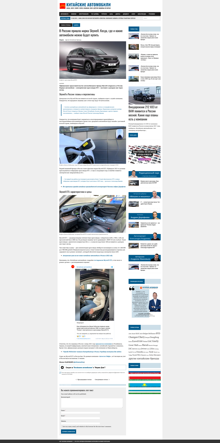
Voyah (134, 355)
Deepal (147, 337)
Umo (158, 352)
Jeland (139, 349)
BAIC (137, 334)
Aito (130, 334)
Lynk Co (131, 352)
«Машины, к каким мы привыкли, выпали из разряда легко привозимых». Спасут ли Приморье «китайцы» (150, 57)
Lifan (152, 348)
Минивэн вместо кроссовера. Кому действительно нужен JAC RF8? (150, 182)
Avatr (133, 334)
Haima (140, 345)
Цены (111, 14)
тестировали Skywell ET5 (103, 260)
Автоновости (64, 14)
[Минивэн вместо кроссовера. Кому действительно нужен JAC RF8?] (134, 185)
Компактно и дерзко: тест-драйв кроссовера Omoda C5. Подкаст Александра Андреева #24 (149, 245)
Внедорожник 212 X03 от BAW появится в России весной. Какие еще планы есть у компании (143, 113)
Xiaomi (143, 355)
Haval (145, 345)
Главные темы (134, 29)
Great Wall (133, 345)
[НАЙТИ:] (151, 18)
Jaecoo (134, 348)
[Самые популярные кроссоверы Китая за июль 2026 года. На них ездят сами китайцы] (134, 81)
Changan (133, 337)
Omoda (139, 351)
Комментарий (65, 397)
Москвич (157, 355)
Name (63, 410)
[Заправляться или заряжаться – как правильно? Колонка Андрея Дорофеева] (134, 227)
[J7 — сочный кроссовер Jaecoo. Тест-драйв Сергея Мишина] (134, 206)
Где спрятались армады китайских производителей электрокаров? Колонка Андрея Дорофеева (94, 187)
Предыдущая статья (84, 379)
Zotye (151, 355)
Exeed (135, 341)
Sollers (147, 352)
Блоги (133, 14)
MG (135, 352)
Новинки (73, 14)
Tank (151, 351)
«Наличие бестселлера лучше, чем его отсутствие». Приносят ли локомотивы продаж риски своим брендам (150, 36)
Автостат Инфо (104, 356)
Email (63, 416)
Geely (155, 341)
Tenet (155, 352)
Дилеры (118, 14)
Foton (145, 341)
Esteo (130, 341)
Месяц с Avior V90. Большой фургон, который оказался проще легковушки (150, 46)
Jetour (144, 348)
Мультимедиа (142, 14)
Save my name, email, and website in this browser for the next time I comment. (87, 426)
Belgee (145, 334)
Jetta (148, 349)
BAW (141, 334)
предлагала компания (104, 344)
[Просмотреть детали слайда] (92, 367)
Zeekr (147, 355)
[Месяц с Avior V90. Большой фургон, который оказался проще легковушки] (134, 49)
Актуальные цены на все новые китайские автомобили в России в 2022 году (87, 256)
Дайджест (126, 14)
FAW (140, 341)
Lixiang (156, 349)
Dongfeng (154, 337)
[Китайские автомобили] (110, 6)
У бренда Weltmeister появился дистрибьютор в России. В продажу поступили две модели (92, 352)
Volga (130, 355)
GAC (150, 341)
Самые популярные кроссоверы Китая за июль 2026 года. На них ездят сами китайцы (151, 79)
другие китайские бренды (73, 40)
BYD (158, 333)
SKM (144, 352)
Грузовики (152, 14)
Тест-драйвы (95, 14)
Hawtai (150, 345)
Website (63, 421)
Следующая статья (101, 379)
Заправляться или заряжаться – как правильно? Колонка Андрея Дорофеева (150, 225)
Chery (141, 337)
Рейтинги (104, 14)
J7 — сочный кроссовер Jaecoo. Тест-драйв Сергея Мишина (150, 203)
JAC (130, 348)
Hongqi (155, 345)
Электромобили (84, 14)
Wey (139, 355)
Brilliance (152, 333)
